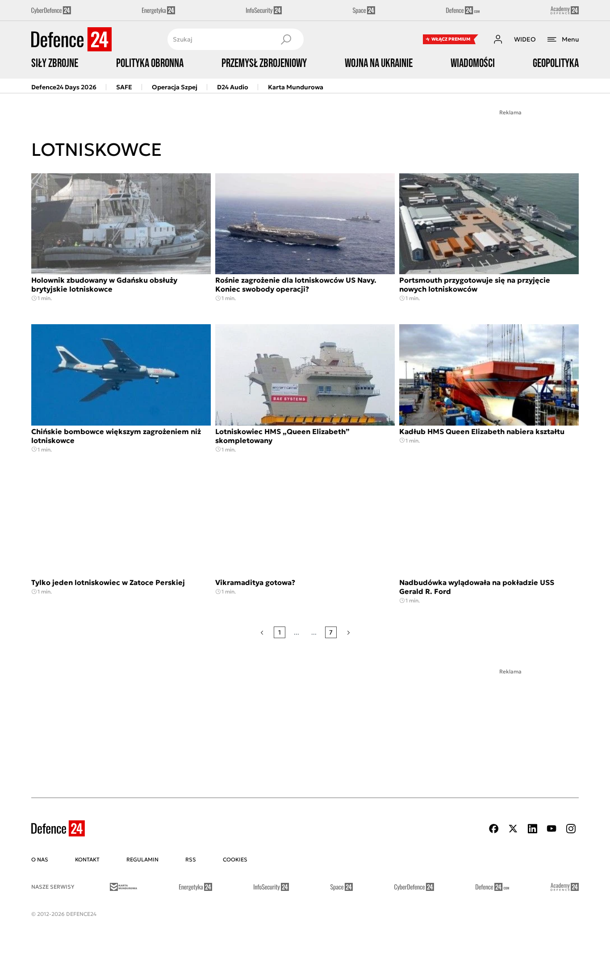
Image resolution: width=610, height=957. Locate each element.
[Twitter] (513, 828)
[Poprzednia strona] (262, 632)
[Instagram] (571, 828)
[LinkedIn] (532, 828)
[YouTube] (551, 828)
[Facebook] (494, 828)
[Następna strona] (348, 632)
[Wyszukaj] (285, 39)
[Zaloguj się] (498, 39)
